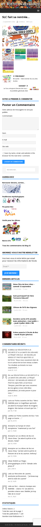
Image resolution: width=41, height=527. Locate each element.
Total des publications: (10, 514)
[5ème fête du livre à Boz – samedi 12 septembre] (6, 289)
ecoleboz (21, 22)
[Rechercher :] (20, 170)
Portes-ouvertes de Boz (23, 400)
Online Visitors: (8, 509)
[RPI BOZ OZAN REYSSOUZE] (20, 7)
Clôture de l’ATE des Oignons (25, 307)
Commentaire (7, 116)
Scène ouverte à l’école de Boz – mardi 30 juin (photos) (25, 333)
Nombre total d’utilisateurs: (12, 516)
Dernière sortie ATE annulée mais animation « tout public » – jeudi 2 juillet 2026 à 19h (25, 321)
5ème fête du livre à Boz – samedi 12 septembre (24, 285)
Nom (4, 133)
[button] (37, 10)
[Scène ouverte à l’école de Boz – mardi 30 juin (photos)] (6, 337)
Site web (5, 146)
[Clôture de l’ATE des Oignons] (6, 312)
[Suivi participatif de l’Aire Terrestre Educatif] (6, 300)
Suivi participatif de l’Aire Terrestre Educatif (23, 297)
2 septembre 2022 (9, 22)
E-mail (4, 140)
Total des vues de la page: (12, 511)
